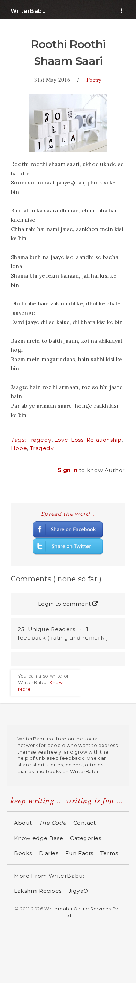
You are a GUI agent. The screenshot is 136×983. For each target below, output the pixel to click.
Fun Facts (79, 853)
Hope (19, 448)
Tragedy (40, 440)
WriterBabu (28, 11)
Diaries (49, 853)
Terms (109, 853)
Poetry (94, 79)
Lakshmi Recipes (38, 890)
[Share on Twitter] (68, 546)
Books (23, 853)
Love (61, 440)
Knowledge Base (38, 838)
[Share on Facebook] (68, 529)
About (23, 822)
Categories (85, 838)
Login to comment (65, 603)
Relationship (104, 440)
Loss (77, 440)
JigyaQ (78, 890)
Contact (84, 822)
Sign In (68, 470)
